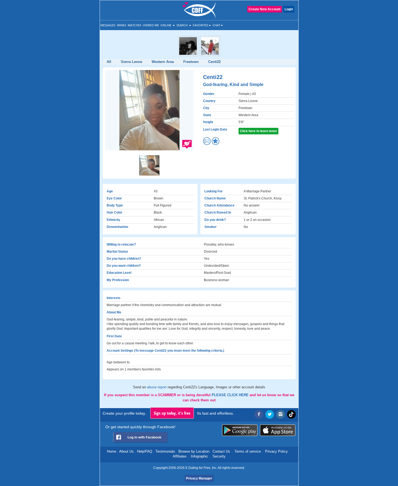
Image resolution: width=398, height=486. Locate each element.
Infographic (199, 456)
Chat (216, 25)
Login (289, 9)
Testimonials (165, 451)
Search (182, 25)
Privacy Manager (199, 478)
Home (111, 451)
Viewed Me (151, 25)
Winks (121, 25)
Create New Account (264, 9)
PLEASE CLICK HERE (231, 395)
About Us (126, 451)
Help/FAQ (144, 451)
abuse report (157, 387)
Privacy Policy (276, 451)
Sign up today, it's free (172, 413)
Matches (134, 25)
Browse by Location (193, 451)
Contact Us (221, 451)
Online (166, 25)
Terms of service (247, 451)
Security (219, 456)
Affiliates (180, 456)
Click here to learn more (258, 131)
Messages (107, 25)
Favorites (200, 25)
